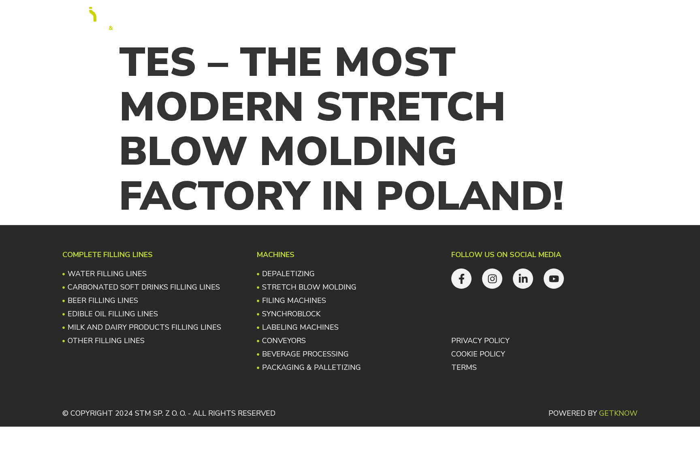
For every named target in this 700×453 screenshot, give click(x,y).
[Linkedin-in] (601, 19)
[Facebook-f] (563, 19)
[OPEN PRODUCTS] (285, 19)
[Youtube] (620, 19)
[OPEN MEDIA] (383, 19)
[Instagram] (582, 19)
